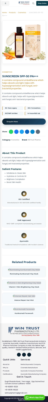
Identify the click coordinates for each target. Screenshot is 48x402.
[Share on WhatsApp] (11, 132)
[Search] (33, 3)
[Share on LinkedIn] (27, 132)
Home (4, 13)
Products (12, 13)
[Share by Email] (38, 132)
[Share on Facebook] (16, 132)
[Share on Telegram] (32, 132)
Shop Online (42, 3)
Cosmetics (22, 13)
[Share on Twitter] (22, 132)
